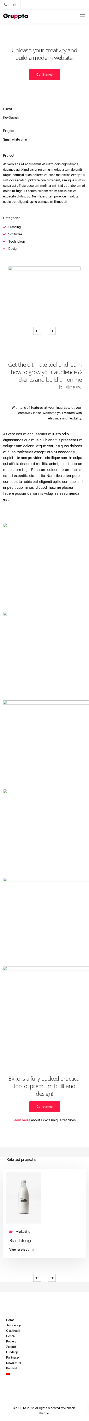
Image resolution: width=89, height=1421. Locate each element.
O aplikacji (13, 1331)
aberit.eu (45, 1413)
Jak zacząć (14, 1325)
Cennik (10, 1336)
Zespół (11, 1347)
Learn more (21, 1120)
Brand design (20, 1240)
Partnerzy (12, 1357)
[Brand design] (23, 1197)
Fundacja (12, 1352)
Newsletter (13, 1363)
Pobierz (11, 1341)
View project (19, 1250)
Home (10, 1320)
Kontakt (11, 1368)
